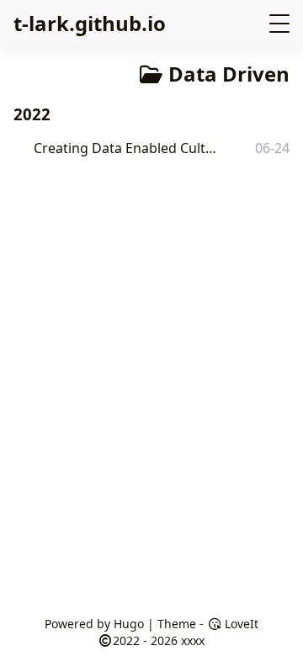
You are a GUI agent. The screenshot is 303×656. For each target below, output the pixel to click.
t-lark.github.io (89, 23)
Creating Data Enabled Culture (129, 148)
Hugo (129, 624)
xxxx (193, 640)
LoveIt (239, 624)
